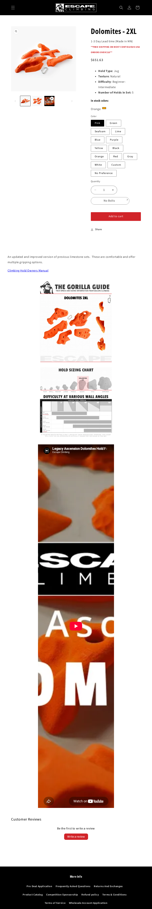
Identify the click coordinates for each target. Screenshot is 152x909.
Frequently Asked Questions (73, 886)
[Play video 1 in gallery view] (49, 101)
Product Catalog (33, 895)
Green (113, 123)
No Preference (104, 173)
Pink (97, 123)
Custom (116, 165)
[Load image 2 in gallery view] (37, 101)
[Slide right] (72, 101)
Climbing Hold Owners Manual (28, 271)
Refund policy (90, 895)
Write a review (76, 837)
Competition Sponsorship (62, 895)
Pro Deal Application (39, 886)
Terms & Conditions (114, 895)
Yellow (99, 148)
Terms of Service (55, 903)
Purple (114, 140)
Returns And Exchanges (108, 886)
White (98, 165)
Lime (118, 131)
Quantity (95, 181)
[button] (13, 8)
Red (115, 156)
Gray (130, 156)
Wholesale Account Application (88, 903)
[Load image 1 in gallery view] (25, 101)
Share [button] (98, 229)
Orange (99, 156)
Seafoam (100, 131)
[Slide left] (15, 101)
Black (116, 148)
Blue (97, 140)
